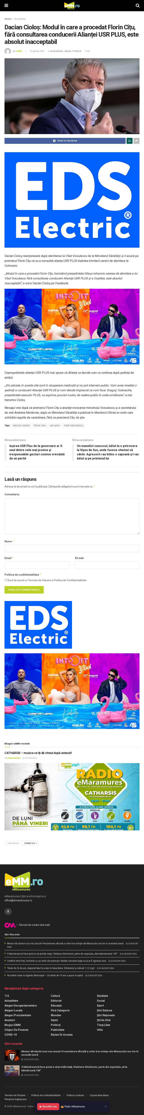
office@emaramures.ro (18, 900)
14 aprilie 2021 (37, 51)
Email (9, 558)
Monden (56, 1015)
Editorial (56, 1000)
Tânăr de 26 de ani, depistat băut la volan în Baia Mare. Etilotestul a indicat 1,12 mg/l (51, 968)
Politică (76, 51)
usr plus (55, 425)
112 (6, 995)
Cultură (55, 995)
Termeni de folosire (14, 1095)
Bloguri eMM (12, 1024)
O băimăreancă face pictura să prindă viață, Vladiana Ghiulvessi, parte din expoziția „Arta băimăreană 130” (62, 954)
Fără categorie (60, 1010)
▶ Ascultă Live (48, 1106)
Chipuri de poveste (16, 1029)
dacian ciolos (21, 425)
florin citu (40, 425)
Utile (100, 1029)
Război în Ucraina (62, 1034)
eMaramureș (14, 758)
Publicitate (57, 1029)
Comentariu (11, 494)
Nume (9, 541)
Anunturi (9, 1020)
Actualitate (20, 19)
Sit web (79, 558)
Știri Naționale (106, 1015)
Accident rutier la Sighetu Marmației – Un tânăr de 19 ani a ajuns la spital (45, 975)
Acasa (7, 19)
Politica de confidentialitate (22, 574)
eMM (19, 51)
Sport (100, 1005)
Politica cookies (75, 1095)
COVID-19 (10, 1034)
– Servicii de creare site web (33, 924)
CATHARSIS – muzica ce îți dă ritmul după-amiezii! (38, 753)
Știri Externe (104, 1010)
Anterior (13, 843)
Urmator (29, 843)
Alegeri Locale (13, 1010)
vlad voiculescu (73, 425)
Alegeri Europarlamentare (20, 1005)
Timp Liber (103, 1024)
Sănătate (102, 995)
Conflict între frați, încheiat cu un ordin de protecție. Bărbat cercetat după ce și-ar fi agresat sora (56, 961)
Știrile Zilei (104, 1020)
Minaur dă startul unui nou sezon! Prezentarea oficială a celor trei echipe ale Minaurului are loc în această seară (65, 943)
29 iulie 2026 (30, 758)
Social (101, 1000)
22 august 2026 (129, 954)
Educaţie (56, 1005)
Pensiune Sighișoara (15, 1099)
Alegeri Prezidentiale (17, 1015)
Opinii (67, 51)
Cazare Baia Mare (99, 1095)
